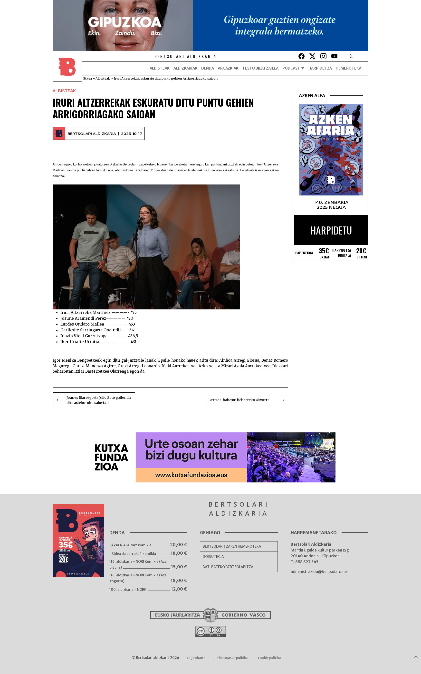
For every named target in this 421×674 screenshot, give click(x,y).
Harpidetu (331, 230)
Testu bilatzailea (260, 68)
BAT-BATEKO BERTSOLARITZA (228, 567)
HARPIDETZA (320, 68)
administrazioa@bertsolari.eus (319, 571)
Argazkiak (228, 68)
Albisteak (160, 68)
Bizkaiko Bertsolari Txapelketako (133, 164)
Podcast (291, 68)
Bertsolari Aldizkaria (91, 133)
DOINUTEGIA (213, 556)
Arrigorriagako (62, 164)
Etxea (87, 78)
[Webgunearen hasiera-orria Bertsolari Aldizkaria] (67, 68)
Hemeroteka (348, 68)
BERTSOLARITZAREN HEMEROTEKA (232, 546)
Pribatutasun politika (232, 658)
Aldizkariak (185, 68)
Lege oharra (196, 658)
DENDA (207, 68)
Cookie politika (269, 658)
